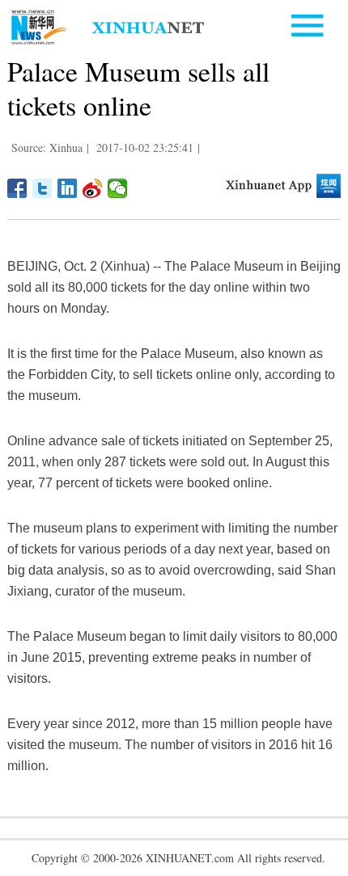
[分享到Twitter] (42, 188)
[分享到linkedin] (67, 188)
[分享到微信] (118, 188)
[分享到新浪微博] (93, 188)
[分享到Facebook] (17, 188)
